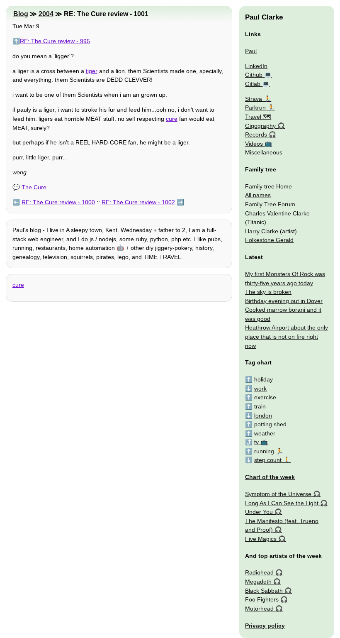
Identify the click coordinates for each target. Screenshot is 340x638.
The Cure (34, 187)
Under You (259, 511)
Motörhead (259, 608)
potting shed (270, 424)
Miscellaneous (263, 152)
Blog (20, 13)
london (263, 415)
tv (256, 442)
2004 (46, 13)
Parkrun (255, 107)
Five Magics (261, 538)
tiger (91, 71)
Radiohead (259, 572)
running (264, 451)
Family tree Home (268, 186)
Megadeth (258, 581)
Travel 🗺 (258, 116)
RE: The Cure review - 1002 (138, 202)
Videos (254, 143)
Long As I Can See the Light (281, 503)
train (260, 406)
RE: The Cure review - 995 (55, 41)
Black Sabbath (264, 590)
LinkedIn (256, 66)
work (260, 388)
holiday (263, 379)
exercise (265, 397)
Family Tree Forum (270, 204)
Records (256, 134)
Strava (253, 98)
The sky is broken (268, 291)
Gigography (260, 125)
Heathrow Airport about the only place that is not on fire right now (286, 336)
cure (171, 118)
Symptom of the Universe (278, 494)
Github (253, 74)
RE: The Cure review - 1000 (58, 202)
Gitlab (252, 84)
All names (258, 195)
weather (264, 433)
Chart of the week (270, 477)
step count (268, 460)
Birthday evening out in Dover (284, 301)
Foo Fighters (262, 599)
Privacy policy (265, 625)
